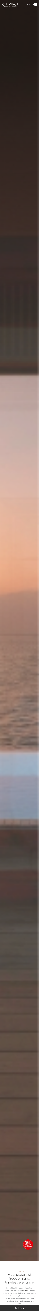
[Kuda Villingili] (10, 5)
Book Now (19, 1308)
